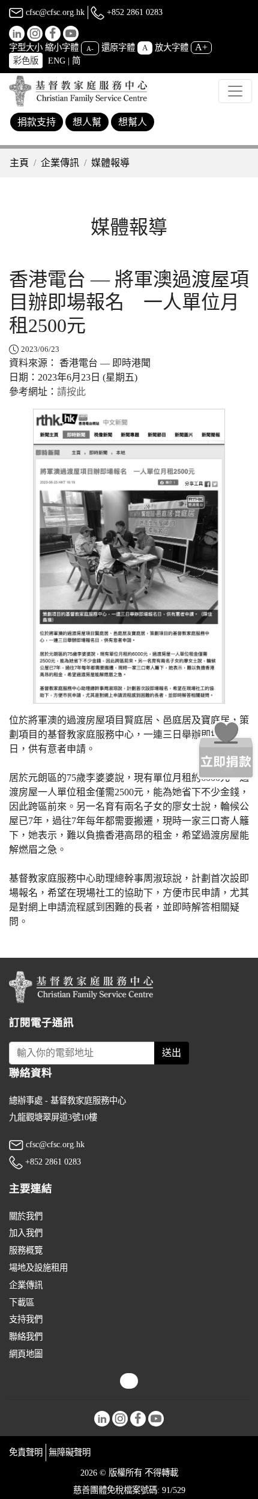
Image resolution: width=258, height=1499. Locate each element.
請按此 (71, 392)
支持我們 (26, 1319)
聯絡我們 (26, 1336)
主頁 (19, 163)
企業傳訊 (60, 163)
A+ (201, 47)
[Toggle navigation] (235, 91)
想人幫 (87, 122)
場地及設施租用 (38, 1267)
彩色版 (25, 60)
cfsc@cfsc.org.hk (54, 12)
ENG (56, 60)
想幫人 (132, 122)
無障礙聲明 (70, 1452)
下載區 (21, 1302)
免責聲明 (26, 1452)
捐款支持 (36, 122)
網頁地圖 (26, 1354)
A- (90, 48)
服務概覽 (26, 1250)
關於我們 (26, 1216)
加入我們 (26, 1233)
